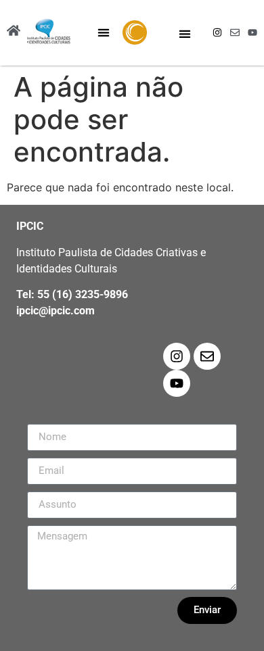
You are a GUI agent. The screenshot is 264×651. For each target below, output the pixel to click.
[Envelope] (235, 32)
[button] (104, 33)
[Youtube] (252, 32)
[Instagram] (217, 32)
